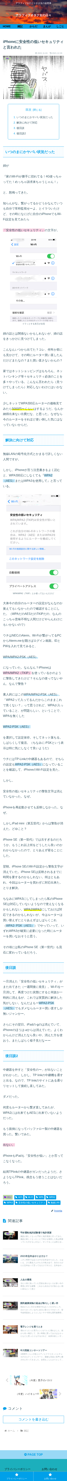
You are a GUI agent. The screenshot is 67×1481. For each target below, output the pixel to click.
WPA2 (52, 1197)
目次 (28, 109)
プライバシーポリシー (17, 1469)
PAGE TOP (35, 1454)
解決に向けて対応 (27, 122)
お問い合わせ (49, 1469)
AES (20, 1197)
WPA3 (10, 1202)
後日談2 (21, 133)
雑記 (9, 1197)
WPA (41, 1197)
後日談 (20, 128)
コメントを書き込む (33, 1419)
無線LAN (55, 1202)
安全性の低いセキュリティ (31, 1202)
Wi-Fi (30, 1197)
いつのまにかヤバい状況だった (35, 117)
